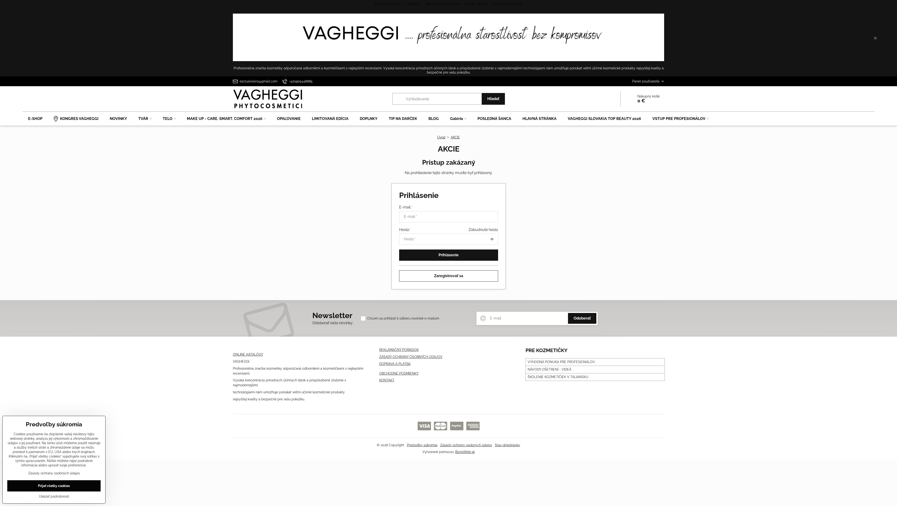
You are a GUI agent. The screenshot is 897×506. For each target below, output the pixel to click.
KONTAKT (386, 380)
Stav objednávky (507, 445)
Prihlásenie (449, 255)
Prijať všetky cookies (54, 486)
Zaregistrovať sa (448, 276)
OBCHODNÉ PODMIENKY (399, 373)
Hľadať (493, 99)
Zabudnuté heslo (483, 229)
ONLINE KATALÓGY (248, 354)
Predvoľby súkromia (422, 445)
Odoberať (582, 318)
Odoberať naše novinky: (332, 323)
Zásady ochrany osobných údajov (466, 445)
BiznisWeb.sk (465, 452)
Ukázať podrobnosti (54, 496)
